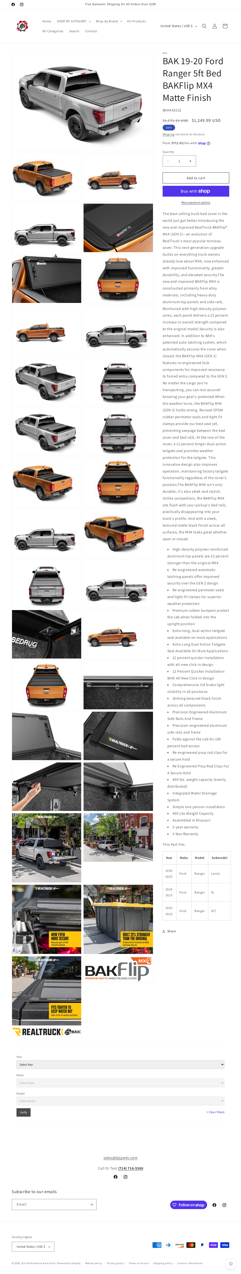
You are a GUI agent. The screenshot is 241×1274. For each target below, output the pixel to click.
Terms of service (139, 1263)
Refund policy (93, 1263)
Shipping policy (163, 1263)
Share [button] (171, 931)
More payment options (195, 202)
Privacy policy (115, 1263)
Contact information (190, 1263)
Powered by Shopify (69, 1263)
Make (20, 1075)
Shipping (169, 134)
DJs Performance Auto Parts (38, 1263)
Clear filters (215, 1112)
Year (19, 1057)
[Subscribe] (91, 1204)
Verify (23, 1112)
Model (20, 1093)
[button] (73, 21)
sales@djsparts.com (121, 1157)
